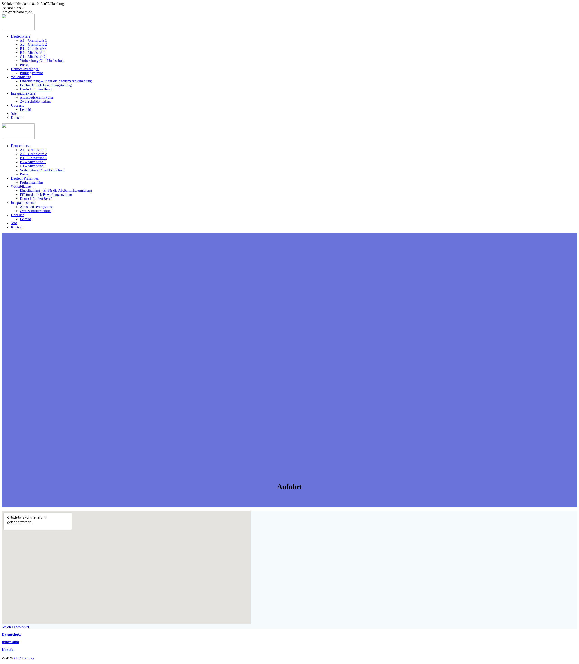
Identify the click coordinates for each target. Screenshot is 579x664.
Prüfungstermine (31, 73)
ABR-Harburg (23, 658)
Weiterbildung (21, 77)
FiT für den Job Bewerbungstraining (46, 85)
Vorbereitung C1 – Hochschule (42, 61)
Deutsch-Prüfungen (25, 69)
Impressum (10, 642)
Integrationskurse (23, 93)
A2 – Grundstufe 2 (33, 44)
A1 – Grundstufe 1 (33, 40)
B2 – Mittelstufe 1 (33, 52)
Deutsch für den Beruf (36, 89)
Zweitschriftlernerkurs (35, 101)
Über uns (17, 105)
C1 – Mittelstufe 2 (33, 57)
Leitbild (25, 109)
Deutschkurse (20, 36)
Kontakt (16, 118)
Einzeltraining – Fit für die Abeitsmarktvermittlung (56, 81)
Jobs (14, 114)
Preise (24, 65)
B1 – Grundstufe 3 (33, 48)
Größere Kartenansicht (15, 627)
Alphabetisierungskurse (36, 97)
